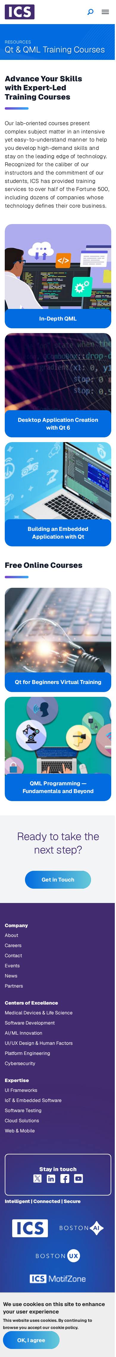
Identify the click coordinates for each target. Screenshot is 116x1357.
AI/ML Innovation (23, 1033)
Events (12, 966)
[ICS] (30, 1228)
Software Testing (23, 1110)
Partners (14, 986)
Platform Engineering (27, 1053)
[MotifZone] (58, 1278)
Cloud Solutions (22, 1120)
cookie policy (64, 1327)
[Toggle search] (90, 12)
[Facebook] (64, 1178)
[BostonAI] (82, 1228)
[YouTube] (78, 1178)
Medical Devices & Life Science (39, 1013)
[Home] (20, 11)
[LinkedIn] (51, 1178)
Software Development (30, 1023)
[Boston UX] (58, 1256)
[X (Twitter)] (37, 1178)
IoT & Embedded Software (33, 1100)
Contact (13, 955)
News (11, 976)
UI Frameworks (21, 1090)
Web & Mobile (20, 1131)
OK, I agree (31, 1340)
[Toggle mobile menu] (105, 11)
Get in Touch (58, 879)
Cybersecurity (20, 1063)
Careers (13, 945)
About (11, 935)
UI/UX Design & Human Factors (39, 1043)
